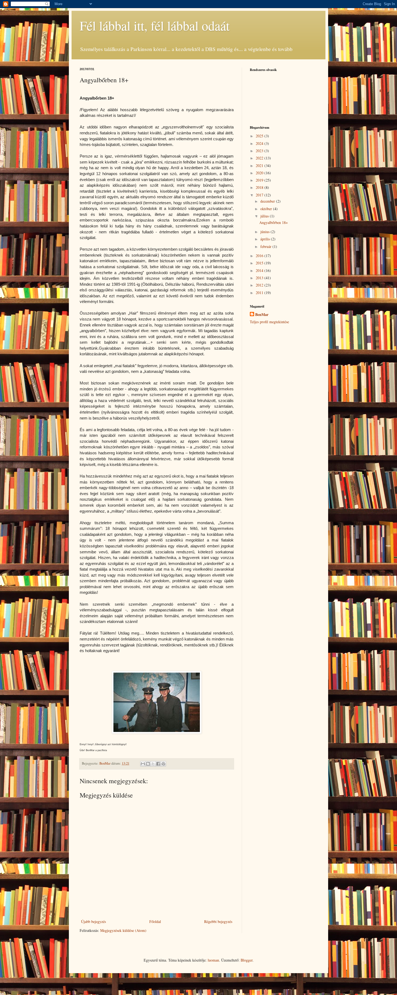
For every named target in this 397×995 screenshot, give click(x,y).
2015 (260, 262)
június (265, 231)
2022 (260, 158)
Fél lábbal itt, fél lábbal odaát (155, 25)
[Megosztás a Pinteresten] (163, 763)
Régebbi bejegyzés (218, 921)
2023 (260, 150)
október (266, 208)
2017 (260, 194)
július (265, 216)
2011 (260, 292)
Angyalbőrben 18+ (273, 222)
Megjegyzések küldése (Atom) (123, 930)
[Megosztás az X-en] (153, 763)
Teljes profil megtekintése (269, 321)
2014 (260, 270)
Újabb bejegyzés (93, 921)
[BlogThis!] (148, 763)
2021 (260, 165)
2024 (260, 143)
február (266, 246)
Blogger (247, 960)
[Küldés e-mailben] (143, 763)
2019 (260, 180)
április (265, 238)
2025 (260, 135)
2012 (260, 285)
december (268, 201)
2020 (260, 172)
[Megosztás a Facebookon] (158, 763)
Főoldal (155, 921)
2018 (260, 187)
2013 (260, 277)
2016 (260, 255)
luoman (213, 960)
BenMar (261, 314)
